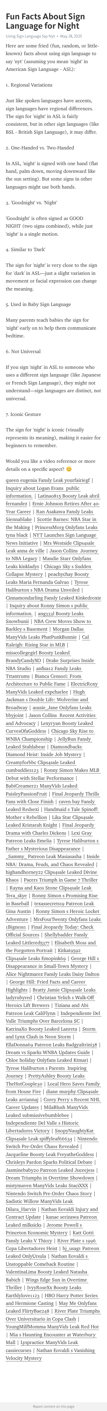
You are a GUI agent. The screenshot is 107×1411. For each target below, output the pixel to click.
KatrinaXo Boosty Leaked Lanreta (41, 1029)
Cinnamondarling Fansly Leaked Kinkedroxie (53, 598)
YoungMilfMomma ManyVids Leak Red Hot (52, 1327)
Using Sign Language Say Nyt (30, 36)
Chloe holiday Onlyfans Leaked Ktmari (47, 1060)
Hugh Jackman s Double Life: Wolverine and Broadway (47, 700)
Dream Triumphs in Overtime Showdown (50, 1178)
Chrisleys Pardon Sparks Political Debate (49, 1162)
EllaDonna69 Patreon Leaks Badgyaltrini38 (51, 1045)
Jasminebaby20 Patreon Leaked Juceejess (50, 1170)
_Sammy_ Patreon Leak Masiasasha (43, 856)
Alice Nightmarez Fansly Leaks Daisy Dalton (52, 974)
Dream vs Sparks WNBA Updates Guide (48, 1052)
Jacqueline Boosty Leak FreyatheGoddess (50, 1154)
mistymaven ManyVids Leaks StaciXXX (47, 1185)
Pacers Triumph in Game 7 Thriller (61, 880)
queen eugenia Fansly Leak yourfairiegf (48, 480)
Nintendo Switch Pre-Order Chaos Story (49, 1193)
